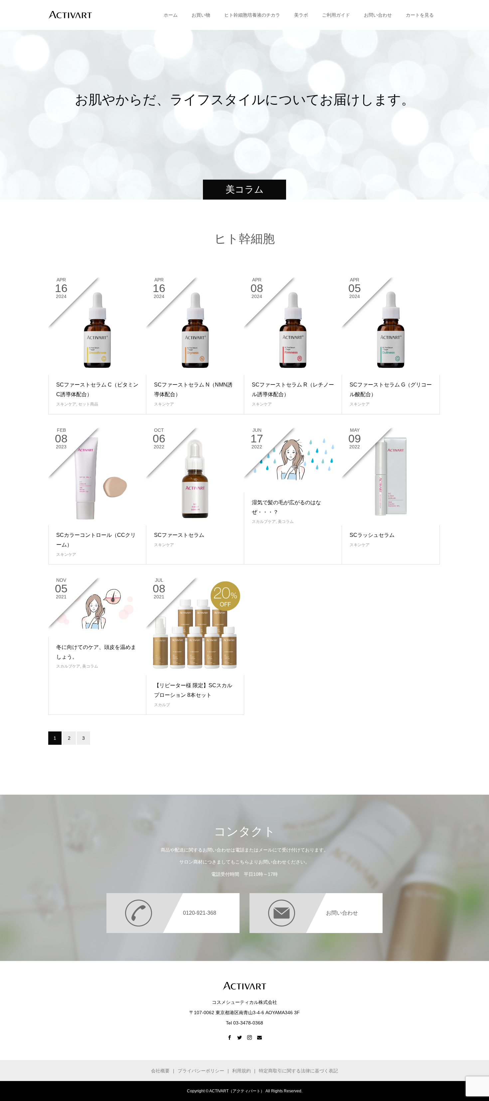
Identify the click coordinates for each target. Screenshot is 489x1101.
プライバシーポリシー (201, 1070)
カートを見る (420, 15)
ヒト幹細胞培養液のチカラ (252, 15)
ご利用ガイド (336, 15)
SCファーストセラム (179, 535)
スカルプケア (264, 521)
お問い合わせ (378, 15)
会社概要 (160, 1070)
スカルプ (162, 705)
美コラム (286, 521)
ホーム (171, 15)
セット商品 (88, 404)
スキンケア (66, 404)
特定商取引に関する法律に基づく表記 (298, 1070)
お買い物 (201, 15)
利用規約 (241, 1070)
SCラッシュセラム (372, 535)
